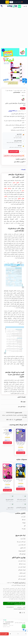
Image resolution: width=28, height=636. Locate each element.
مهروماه (23, 522)
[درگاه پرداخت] (25, 631)
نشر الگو (23, 519)
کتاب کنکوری (22, 548)
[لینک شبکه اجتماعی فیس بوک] (14, 420)
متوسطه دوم (9, 90)
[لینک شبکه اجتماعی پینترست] (11, 420)
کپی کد (7, 2)
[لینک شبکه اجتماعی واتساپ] (22, 613)
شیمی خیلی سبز (22, 576)
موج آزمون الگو (22, 554)
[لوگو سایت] (14, 6)
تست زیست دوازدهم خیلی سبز (20, 479)
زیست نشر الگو (22, 564)
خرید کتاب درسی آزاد (21, 541)
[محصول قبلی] (24, 95)
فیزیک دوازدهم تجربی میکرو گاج (7, 433)
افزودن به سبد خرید (14, 151)
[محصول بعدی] (21, 95)
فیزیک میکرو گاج (22, 570)
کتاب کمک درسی (18, 90)
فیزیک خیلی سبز (21, 567)
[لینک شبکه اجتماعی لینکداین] (9, 420)
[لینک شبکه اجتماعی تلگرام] (7, 420)
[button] (20, 452)
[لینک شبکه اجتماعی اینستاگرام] (24, 613)
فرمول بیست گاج (21, 579)
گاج (7, 435)
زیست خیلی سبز (21, 561)
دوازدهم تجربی (16, 92)
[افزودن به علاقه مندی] (18, 430)
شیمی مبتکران (22, 573)
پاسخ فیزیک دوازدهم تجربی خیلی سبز (7, 480)
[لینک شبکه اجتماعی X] (13, 420)
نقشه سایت (22, 538)
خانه (24, 90)
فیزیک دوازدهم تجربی (11, 415)
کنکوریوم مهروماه (22, 551)
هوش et (23, 528)
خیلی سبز (21, 445)
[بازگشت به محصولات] (23, 95)
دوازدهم (23, 92)
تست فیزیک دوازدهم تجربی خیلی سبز (20, 443)
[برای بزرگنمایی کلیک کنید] (24, 84)
